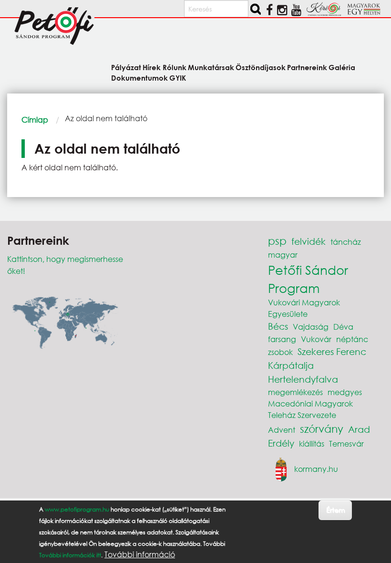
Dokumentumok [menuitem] (139, 77)
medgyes (345, 392)
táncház (345, 242)
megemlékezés (295, 392)
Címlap (34, 120)
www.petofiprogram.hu (77, 509)
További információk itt (70, 555)
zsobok (280, 352)
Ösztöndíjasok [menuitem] (261, 67)
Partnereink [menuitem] (307, 67)
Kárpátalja (291, 365)
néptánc (352, 339)
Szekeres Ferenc (332, 351)
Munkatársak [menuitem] (211, 67)
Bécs (278, 326)
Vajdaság (311, 327)
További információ (139, 554)
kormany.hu (316, 468)
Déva (343, 327)
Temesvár (346, 443)
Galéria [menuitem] (342, 67)
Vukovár (316, 339)
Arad (359, 429)
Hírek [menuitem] (152, 67)
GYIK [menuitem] (177, 77)
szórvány (321, 429)
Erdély (281, 443)
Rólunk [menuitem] (174, 67)
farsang (282, 339)
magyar (283, 255)
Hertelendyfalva (303, 379)
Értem (335, 509)
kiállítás (311, 443)
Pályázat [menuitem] (126, 67)
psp (277, 241)
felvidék (308, 241)
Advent (281, 430)
